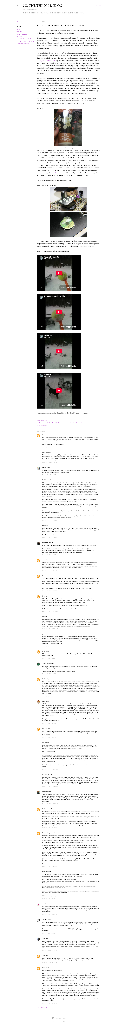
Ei (43, 575)
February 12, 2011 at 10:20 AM (50, 591)
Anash (44, 904)
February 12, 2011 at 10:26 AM (50, 611)
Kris (43, 616)
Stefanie (45, 468)
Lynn (44, 701)
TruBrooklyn (46, 679)
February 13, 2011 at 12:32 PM (50, 898)
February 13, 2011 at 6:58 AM (49, 827)
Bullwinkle (45, 809)
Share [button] (18, 22)
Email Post (44, 420)
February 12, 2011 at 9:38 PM (49, 723)
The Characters (29, 13)
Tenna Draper (46, 663)
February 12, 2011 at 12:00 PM (50, 646)
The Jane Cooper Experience (26, 41)
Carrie (44, 435)
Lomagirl (45, 792)
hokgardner (46, 543)
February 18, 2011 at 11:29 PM (49, 1003)
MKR (44, 651)
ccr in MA (45, 560)
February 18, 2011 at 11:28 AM (49, 950)
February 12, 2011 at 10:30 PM (50, 769)
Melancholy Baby (22, 34)
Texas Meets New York (24, 39)
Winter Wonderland (23, 44)
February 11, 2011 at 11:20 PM (49, 474)
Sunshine (19, 36)
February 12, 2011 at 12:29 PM (50, 658)
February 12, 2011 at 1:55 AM (49, 520)
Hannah (44, 728)
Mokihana (45, 480)
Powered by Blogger (60, 1018)
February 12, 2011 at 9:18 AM (49, 554)
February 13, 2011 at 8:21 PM (49, 914)
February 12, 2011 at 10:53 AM (50, 628)
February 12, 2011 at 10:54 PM (50, 786)
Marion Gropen (47, 833)
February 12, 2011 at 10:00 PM (50, 737)
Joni (43, 955)
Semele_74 (46, 919)
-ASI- (64, 1021)
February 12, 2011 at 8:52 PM (49, 696)
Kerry (44, 968)
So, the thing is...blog (42, 5)
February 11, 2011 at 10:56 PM (49, 462)
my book (53, 173)
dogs (18, 29)
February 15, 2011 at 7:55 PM (49, 933)
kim (43, 525)
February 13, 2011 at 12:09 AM (50, 803)
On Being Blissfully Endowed (66, 13)
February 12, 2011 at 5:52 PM (49, 673)
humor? (19, 32)
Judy (43, 938)
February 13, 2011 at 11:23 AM (49, 866)
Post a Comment (42, 1007)
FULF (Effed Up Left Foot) (46, 60)
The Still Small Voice (45, 13)
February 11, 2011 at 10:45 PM (49, 447)
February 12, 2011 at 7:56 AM (49, 537)
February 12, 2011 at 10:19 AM (49, 570)
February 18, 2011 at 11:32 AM (49, 962)
